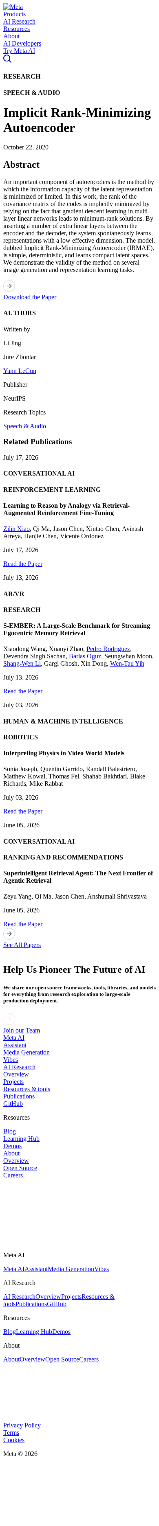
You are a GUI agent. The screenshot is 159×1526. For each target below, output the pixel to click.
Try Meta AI (19, 50)
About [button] (11, 36)
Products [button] (14, 14)
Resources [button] (16, 28)
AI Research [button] (19, 21)
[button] (13, 6)
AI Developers (22, 43)
